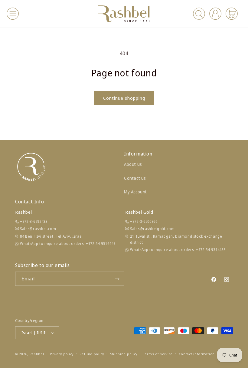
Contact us (135, 178)
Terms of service (158, 354)
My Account (135, 192)
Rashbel (37, 354)
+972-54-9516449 (101, 243)
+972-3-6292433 (33, 221)
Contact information (197, 354)
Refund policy (92, 354)
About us (133, 164)
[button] (12, 13)
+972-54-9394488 (211, 249)
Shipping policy (124, 354)
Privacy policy (61, 354)
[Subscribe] (117, 279)
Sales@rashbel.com (38, 228)
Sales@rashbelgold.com (152, 228)
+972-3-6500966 (144, 221)
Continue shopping (124, 98)
